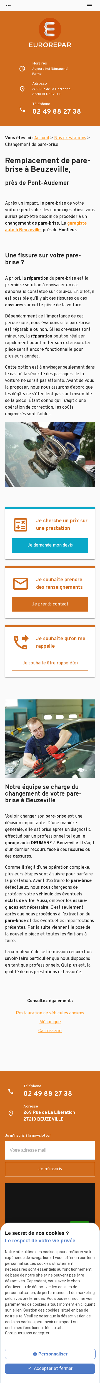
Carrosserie (50, 1031)
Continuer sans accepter (27, 1333)
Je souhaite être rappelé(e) (50, 663)
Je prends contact (50, 604)
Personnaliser (53, 1354)
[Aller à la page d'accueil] (50, 36)
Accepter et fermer (52, 1368)
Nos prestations (70, 138)
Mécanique (50, 1022)
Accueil (41, 138)
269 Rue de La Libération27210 (51, 91)
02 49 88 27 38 (56, 112)
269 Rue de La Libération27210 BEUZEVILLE (49, 1116)
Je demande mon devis (50, 545)
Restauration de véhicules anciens (50, 1013)
